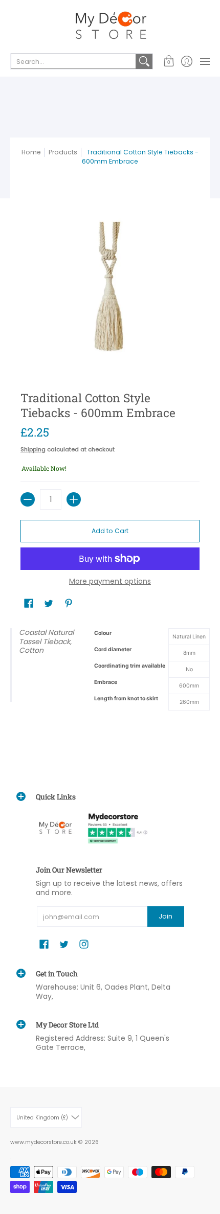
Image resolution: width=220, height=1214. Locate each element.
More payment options (110, 581)
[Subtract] (27, 499)
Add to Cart (110, 530)
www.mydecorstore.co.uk (43, 1142)
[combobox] (73, 61)
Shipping (33, 449)
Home (31, 152)
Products (63, 152)
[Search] (144, 61)
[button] (169, 61)
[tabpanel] (110, 682)
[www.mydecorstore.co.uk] (110, 25)
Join (165, 916)
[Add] (74, 499)
